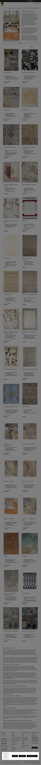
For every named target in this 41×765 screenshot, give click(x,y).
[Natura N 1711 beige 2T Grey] (30, 319)
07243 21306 (4, 743)
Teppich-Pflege (24, 737)
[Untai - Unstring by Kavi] (30, 618)
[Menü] (34, 4)
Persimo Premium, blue (10, 406)
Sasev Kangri (26, 406)
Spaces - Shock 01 (9, 481)
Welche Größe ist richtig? (25, 740)
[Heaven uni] (11, 246)
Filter (21, 43)
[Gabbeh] (30, 208)
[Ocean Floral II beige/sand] (30, 356)
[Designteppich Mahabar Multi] (11, 208)
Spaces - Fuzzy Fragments (8, 444)
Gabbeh (24, 221)
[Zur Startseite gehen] (2, 4)
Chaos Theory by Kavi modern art (28, 148)
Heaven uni (7, 258)
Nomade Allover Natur (10, 369)
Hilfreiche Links (25, 732)
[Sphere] (11, 543)
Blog (22, 735)
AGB (12, 746)
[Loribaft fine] (11, 282)
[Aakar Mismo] (11, 60)
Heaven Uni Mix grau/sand (27, 259)
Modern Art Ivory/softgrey (29, 294)
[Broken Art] (30, 97)
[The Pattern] (30, 581)
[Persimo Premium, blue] (11, 394)
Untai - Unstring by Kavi (29, 631)
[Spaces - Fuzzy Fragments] (11, 431)
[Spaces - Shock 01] (11, 469)
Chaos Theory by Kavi (10, 147)
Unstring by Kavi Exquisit (11, 631)
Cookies (12, 750)
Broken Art (25, 110)
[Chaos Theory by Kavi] (11, 135)
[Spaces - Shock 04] (11, 506)
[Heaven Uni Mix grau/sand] (30, 246)
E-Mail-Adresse (35, 743)
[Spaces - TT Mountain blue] (30, 506)
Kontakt (12, 735)
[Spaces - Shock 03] (30, 469)
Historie (23, 747)
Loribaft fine (7, 294)
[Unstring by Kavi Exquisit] (11, 618)
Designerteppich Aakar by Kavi (10, 185)
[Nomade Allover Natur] (11, 356)
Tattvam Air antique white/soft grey (9, 594)
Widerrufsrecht (14, 741)
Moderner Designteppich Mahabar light (11, 332)
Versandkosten (25, 762)
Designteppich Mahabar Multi (11, 221)
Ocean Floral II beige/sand (29, 369)
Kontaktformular (4, 750)
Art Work (6, 110)
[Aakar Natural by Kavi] (30, 60)
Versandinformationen (15, 739)
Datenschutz (13, 748)
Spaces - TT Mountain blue (28, 519)
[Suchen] (37, 4)
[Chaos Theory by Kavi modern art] (30, 135)
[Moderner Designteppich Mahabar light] (11, 319)
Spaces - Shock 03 (27, 481)
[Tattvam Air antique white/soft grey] (11, 581)
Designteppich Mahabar (29, 185)
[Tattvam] (30, 543)
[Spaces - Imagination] (30, 431)
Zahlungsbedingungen (15, 737)
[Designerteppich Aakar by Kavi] (11, 172)
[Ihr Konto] (39, 4)
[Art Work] (11, 97)
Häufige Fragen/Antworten (25, 744)
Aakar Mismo (7, 72)
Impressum (13, 743)
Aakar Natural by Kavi (28, 72)
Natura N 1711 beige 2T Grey (29, 332)
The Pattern (25, 593)
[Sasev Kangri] (30, 394)
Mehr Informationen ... (7, 758)
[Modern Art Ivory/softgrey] (30, 282)
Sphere (6, 556)
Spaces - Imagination (28, 444)
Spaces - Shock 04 (9, 519)
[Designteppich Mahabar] (30, 172)
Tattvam (24, 556)
